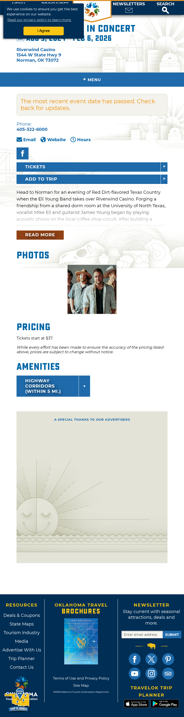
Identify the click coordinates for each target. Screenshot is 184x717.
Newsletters (129, 4)
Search (165, 4)
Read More (40, 234)
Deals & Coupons (21, 615)
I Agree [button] (43, 31)
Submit (172, 634)
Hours (84, 139)
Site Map (81, 685)
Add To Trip (41, 179)
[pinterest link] (168, 659)
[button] (165, 8)
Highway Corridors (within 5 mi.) (43, 386)
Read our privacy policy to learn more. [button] (39, 20)
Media (21, 641)
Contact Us (22, 667)
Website (56, 139)
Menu (92, 79)
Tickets (35, 167)
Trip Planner (21, 658)
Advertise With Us (21, 650)
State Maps (22, 624)
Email (29, 139)
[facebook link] (135, 659)
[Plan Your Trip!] (17, 700)
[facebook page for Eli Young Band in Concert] (23, 153)
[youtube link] (135, 674)
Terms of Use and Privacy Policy (81, 678)
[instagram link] (151, 674)
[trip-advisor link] (168, 674)
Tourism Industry (22, 632)
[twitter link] (151, 659)
